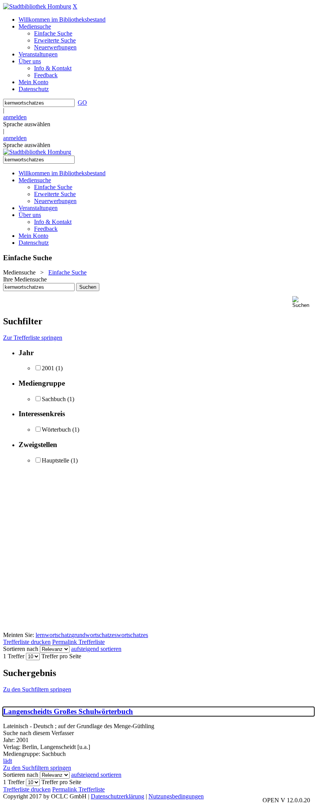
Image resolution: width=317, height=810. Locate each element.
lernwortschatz (53, 635)
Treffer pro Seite (61, 656)
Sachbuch (54, 399)
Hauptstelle (55, 460)
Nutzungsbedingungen (176, 796)
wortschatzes (132, 635)
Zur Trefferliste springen (32, 337)
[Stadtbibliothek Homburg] (37, 6)
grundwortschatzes (94, 635)
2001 (48, 368)
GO (82, 102)
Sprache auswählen (26, 124)
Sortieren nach (20, 649)
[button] (303, 302)
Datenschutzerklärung (117, 796)
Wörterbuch (56, 429)
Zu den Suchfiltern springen (37, 689)
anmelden (15, 117)
